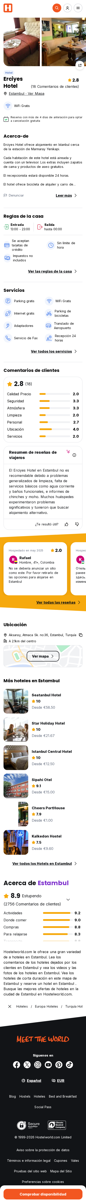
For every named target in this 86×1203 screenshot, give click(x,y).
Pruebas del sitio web (30, 1171)
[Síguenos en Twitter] (27, 1064)
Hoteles (39, 1096)
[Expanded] (9, 1006)
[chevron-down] (68, 899)
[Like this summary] (66, 524)
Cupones (60, 1160)
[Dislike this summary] (77, 524)
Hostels (24, 1096)
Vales (75, 1160)
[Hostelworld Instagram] (37, 1064)
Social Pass (42, 1107)
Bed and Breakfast (63, 1096)
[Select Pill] (56, 8)
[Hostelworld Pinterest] (58, 1064)
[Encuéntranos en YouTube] (48, 1064)
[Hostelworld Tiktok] (69, 1064)
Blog (12, 1096)
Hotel (9, 72)
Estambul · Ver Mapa (26, 93)
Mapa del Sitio (61, 1171)
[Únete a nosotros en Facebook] (16, 1064)
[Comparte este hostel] (79, 65)
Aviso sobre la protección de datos (43, 1150)
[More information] (74, 455)
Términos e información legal (28, 1160)
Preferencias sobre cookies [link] (43, 1182)
